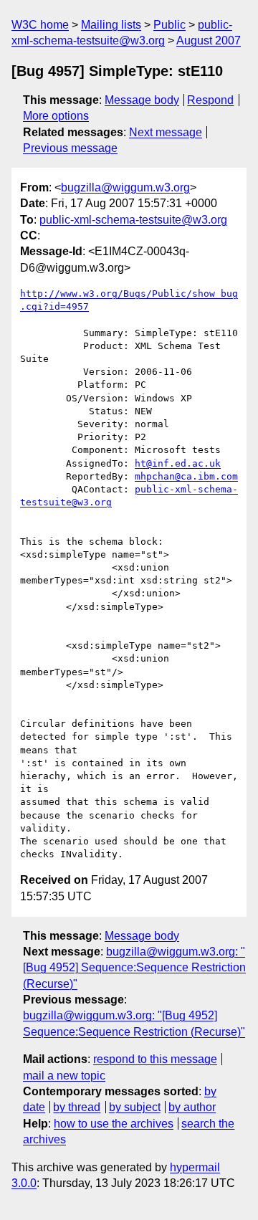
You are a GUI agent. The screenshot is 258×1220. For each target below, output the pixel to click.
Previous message (70, 148)
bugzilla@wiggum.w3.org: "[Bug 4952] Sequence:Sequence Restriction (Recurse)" (134, 967)
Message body (142, 100)
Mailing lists (111, 25)
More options (56, 116)
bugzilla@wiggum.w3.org (125, 187)
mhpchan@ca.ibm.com (186, 476)
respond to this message (155, 1059)
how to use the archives (113, 1123)
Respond (210, 100)
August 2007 (208, 40)
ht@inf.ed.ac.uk (178, 463)
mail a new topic (64, 1075)
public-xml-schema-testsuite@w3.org (133, 220)
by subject (135, 1107)
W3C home (40, 25)
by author (192, 1107)
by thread (76, 1107)
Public (169, 25)
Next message (165, 132)
